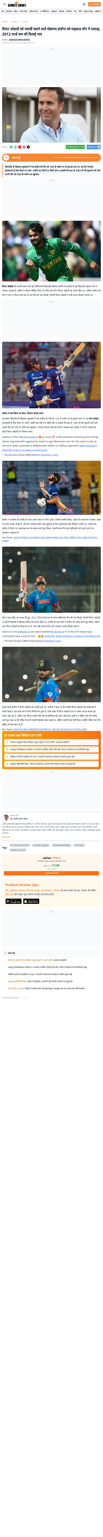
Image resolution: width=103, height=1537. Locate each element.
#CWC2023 (50, 636)
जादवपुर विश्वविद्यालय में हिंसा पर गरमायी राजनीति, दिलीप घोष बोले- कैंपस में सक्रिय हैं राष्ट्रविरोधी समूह (49, 749)
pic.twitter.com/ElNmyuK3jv (34, 450)
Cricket (25, 21)
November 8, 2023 (49, 454)
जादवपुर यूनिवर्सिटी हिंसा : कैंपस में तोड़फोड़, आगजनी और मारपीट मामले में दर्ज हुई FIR (42, 763)
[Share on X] (28, 147)
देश (6, 890)
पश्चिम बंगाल (33, 11)
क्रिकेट (48, 890)
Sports (14, 21)
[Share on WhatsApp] (11, 147)
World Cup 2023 (18, 850)
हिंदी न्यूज (9, 894)
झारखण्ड (9, 11)
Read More (6, 837)
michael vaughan (41, 845)
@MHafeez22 (24, 631)
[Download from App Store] (31, 901)
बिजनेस (61, 11)
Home (4, 21)
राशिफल (97, 11)
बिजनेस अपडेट (33, 890)
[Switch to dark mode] (84, 4)
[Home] (17, 4)
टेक (75, 11)
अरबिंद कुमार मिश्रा (20, 818)
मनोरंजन (69, 11)
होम (3, 11)
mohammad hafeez (61, 845)
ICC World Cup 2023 (20, 845)
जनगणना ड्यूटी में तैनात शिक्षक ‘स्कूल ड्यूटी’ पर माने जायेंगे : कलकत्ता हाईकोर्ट (39, 742)
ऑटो (80, 11)
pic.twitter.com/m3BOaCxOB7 (87, 636)
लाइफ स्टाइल (88, 11)
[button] (51, 115)
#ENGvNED (7, 450)
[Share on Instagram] (24, 147)
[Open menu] (4, 4)
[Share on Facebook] (15, 147)
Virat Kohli (79, 845)
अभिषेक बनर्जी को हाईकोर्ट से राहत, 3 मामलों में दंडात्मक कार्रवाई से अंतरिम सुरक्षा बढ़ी (42, 756)
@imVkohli (59, 631)
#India (59, 636)
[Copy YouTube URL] (19, 147)
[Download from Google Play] (13, 901)
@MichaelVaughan (88, 445)
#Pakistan (67, 636)
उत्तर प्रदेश (23, 11)
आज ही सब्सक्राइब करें (51, 873)
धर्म (42, 890)
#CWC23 (17, 450)
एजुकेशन (54, 11)
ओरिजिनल (45, 11)
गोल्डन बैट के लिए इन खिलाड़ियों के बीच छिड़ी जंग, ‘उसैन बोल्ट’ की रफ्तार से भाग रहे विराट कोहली (50, 729)
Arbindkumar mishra (19, 39)
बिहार (16, 11)
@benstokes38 (31, 437)
